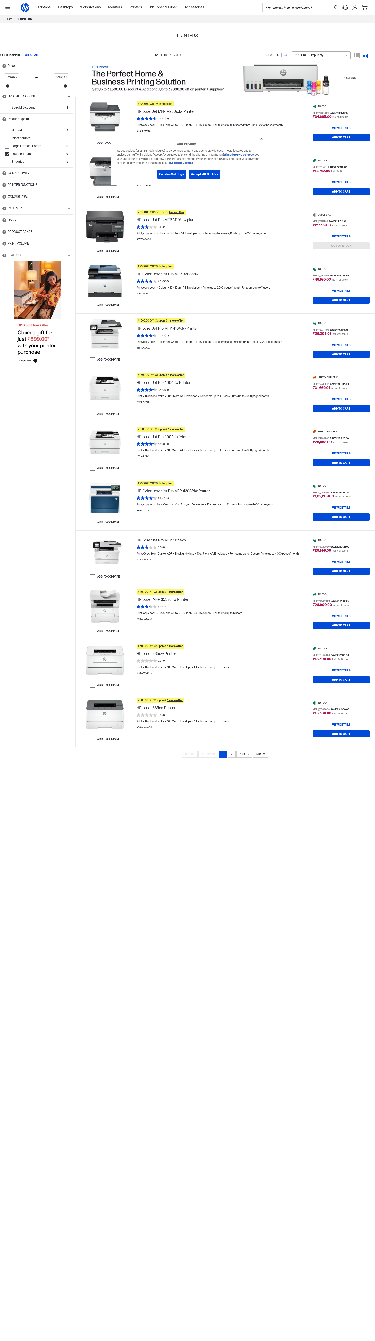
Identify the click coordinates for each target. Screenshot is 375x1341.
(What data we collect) (238, 154)
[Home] (25, 7)
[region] (189, 159)
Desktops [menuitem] (65, 7)
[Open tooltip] (4, 66)
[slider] (7, 86)
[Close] (261, 138)
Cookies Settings (171, 174)
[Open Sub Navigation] (7, 7)
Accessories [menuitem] (194, 7)
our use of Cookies (181, 163)
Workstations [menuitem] (90, 7)
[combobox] (321, 55)
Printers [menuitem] (136, 7)
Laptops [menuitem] (44, 7)
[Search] (336, 7)
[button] (36, 66)
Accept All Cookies (204, 174)
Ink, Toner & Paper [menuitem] (163, 7)
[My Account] (355, 7)
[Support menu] (345, 7)
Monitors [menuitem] (115, 7)
